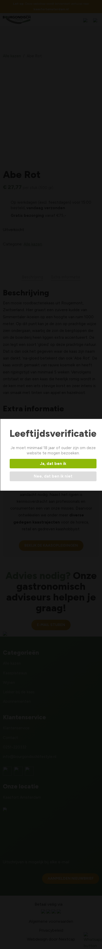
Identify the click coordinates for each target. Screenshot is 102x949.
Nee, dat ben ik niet (53, 476)
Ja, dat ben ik (53, 463)
